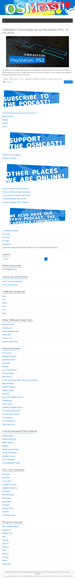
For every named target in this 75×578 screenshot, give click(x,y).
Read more (68, 82)
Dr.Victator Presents (9, 484)
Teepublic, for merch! (9, 158)
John (4, 310)
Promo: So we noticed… (10, 285)
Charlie (4, 303)
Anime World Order (8, 360)
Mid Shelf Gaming (8, 495)
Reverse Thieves (8, 508)
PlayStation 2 (44, 79)
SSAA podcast (7, 400)
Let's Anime (6, 491)
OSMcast (30, 79)
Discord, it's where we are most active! (15, 189)
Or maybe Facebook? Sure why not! (14, 199)
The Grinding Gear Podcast (11, 463)
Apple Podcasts (7, 116)
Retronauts (6, 394)
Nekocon (5, 554)
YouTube (5, 120)
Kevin (4, 313)
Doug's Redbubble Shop (10, 331)
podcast (51, 79)
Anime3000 (6, 363)
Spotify (4, 127)
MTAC (4, 550)
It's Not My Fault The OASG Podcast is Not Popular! (20, 380)
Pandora (5, 123)
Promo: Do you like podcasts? (12, 281)
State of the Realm (8, 459)
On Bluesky (6, 237)
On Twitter (5, 241)
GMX (4, 537)
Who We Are (68, 576)
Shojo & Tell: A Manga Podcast (12, 397)
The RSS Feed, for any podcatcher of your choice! (19, 113)
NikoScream (6, 498)
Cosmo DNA (6, 481)
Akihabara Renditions (9, 356)
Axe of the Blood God (9, 370)
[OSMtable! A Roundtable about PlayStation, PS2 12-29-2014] (37, 37)
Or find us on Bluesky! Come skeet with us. (16, 192)
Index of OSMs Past (27, 576)
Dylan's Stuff (6, 335)
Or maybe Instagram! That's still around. (15, 202)
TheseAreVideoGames (10, 342)
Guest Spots (60, 576)
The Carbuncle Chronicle (10, 231)
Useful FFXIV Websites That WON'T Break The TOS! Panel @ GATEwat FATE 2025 (30, 248)
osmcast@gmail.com (9, 269)
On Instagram (6, 244)
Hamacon (5, 540)
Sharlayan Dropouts (9, 456)
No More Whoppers (9, 387)
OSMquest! (53, 576)
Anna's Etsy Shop (8, 324)
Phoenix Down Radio (9, 453)
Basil (6, 79)
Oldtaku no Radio (8, 390)
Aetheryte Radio (7, 436)
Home (5, 576)
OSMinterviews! (37, 576)
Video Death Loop (8, 424)
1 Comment (8, 82)
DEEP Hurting (6, 377)
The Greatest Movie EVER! (11, 411)
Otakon (4, 560)
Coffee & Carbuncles (9, 439)
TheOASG (5, 512)
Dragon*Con (6, 530)
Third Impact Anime (8, 421)
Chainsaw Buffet (7, 373)
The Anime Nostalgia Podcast (12, 407)
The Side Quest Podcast (10, 414)
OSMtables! (46, 576)
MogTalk (5, 446)
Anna (4, 296)
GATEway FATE (7, 533)
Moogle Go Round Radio (10, 449)
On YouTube (6, 234)
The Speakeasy (7, 418)
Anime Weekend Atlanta (10, 526)
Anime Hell (6, 478)
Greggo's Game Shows (10, 488)
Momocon (5, 547)
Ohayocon (5, 557)
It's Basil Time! (7, 338)
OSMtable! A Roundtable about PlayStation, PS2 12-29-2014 (35, 31)
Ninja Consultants (8, 383)
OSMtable (36, 79)
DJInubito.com (7, 328)
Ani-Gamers (6, 474)
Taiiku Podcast (7, 404)
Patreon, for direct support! (11, 155)
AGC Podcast (6, 353)
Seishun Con (6, 564)
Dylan (4, 306)
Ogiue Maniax (7, 501)
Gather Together (7, 442)
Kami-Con (5, 543)
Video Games (58, 79)
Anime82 (5, 366)
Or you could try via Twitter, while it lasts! (16, 195)
